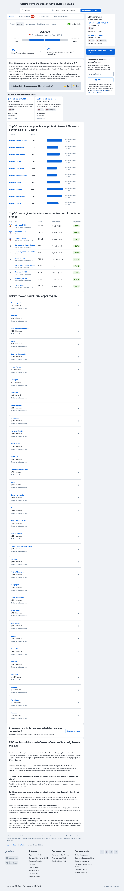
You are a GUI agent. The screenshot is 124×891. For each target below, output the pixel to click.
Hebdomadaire (30, 24)
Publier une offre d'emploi (60, 855)
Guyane (13, 482)
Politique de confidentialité (99, 90)
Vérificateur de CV (81, 873)
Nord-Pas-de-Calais (18, 521)
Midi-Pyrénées (16, 405)
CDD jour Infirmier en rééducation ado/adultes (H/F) (46, 99)
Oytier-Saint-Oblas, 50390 (25, 265)
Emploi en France (34, 877)
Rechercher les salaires (90, 10)
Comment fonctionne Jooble (39, 858)
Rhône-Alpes (15, 649)
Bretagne (14, 687)
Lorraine (14, 559)
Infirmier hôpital (15, 203)
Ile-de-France (16, 367)
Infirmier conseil (15, 161)
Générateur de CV (81, 870)
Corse (13, 341)
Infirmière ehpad (15, 182)
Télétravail (14, 393)
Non (76, 86)
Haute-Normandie (17, 495)
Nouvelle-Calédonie (18, 354)
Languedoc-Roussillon (19, 469)
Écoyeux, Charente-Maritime (25, 252)
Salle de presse (34, 867)
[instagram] (106, 852)
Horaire (53, 24)
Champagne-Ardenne (19, 303)
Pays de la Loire (16, 533)
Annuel (12, 24)
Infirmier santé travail (17, 196)
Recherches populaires (82, 855)
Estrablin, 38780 (21, 279)
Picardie (14, 662)
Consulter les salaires (82, 861)
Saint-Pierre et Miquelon (20, 328)
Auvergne (14, 380)
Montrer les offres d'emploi (70, 140)
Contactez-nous (73, 731)
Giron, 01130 (19, 285)
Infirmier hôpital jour (16, 168)
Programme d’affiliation (59, 858)
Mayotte (14, 316)
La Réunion (15, 418)
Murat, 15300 (20, 258)
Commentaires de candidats (84, 858)
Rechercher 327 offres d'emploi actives (100, 51)
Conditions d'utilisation (95, 92)
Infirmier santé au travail (18, 140)
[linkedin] (116, 852)
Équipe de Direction (35, 861)
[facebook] (102, 852)
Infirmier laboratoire (16, 147)
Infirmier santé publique (18, 175)
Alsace (13, 636)
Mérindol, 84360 (21, 225)
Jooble (116, 886)
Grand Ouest (15, 610)
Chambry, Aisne (20, 238)
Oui (66, 86)
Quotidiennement (43, 24)
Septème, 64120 (21, 272)
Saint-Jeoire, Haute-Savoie (25, 245)
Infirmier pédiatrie (15, 189)
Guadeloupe (15, 444)
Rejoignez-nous (34, 870)
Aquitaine (14, 674)
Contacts (32, 864)
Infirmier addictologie (17, 154)
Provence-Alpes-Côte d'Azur (21, 546)
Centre (13, 508)
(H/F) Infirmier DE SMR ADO (17, 99)
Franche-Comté (17, 431)
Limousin (14, 713)
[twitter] (111, 852)
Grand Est (14, 457)
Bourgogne (15, 585)
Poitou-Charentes (17, 572)
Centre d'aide (33, 873)
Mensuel (19, 24)
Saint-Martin (15, 623)
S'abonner (102, 80)
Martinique (15, 700)
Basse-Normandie (17, 598)
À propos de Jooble (35, 855)
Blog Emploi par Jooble (59, 861)
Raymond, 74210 (21, 232)
